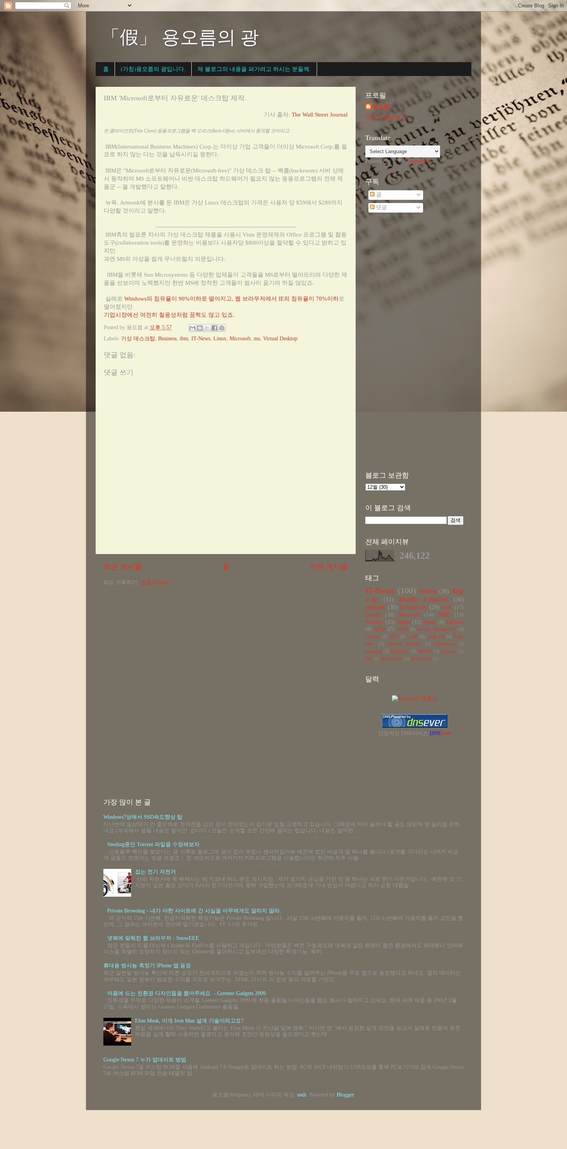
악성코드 (399, 651)
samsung (373, 651)
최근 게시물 (122, 567)
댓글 (381, 207)
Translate (418, 161)
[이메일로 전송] (192, 328)
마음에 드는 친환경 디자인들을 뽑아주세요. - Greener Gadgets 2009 (186, 993)
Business (167, 338)
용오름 (381, 107)
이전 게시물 (328, 567)
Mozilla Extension (423, 599)
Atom (430, 622)
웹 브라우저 (391, 658)
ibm (184, 338)
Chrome (372, 636)
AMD (444, 615)
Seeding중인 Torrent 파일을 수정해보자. (154, 844)
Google (373, 615)
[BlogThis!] (200, 328)
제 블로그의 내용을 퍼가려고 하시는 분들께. (254, 69)
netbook (375, 607)
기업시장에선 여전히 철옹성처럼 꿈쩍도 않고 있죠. (169, 315)
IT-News (200, 338)
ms (257, 338)
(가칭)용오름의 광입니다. (153, 69)
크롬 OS (435, 636)
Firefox (428, 591)
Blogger (345, 1095)
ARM (402, 629)
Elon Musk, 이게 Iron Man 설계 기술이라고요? (189, 1021)
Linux (219, 338)
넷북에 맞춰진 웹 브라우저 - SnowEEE (153, 938)
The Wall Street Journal (320, 115)
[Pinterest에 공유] (222, 328)
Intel (447, 607)
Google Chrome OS (436, 629)
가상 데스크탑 (138, 338)
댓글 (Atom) (154, 582)
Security (374, 622)
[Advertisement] (414, 343)
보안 (380, 629)
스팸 (412, 636)
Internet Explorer (404, 644)
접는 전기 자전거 (155, 872)
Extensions (413, 607)
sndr (301, 1095)
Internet (455, 622)
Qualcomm (444, 644)
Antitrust (448, 651)
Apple (403, 622)
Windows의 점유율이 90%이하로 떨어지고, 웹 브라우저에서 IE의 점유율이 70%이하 (231, 299)
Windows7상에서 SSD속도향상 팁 (142, 817)
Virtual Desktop (280, 338)
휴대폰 (425, 651)
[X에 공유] (207, 328)
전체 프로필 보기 (385, 117)
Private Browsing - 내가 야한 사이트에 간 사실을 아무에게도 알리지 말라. (194, 911)
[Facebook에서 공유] (214, 328)
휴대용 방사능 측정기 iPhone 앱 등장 (147, 965)
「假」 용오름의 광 (180, 36)
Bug (369, 658)
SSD (394, 636)
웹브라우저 (421, 658)
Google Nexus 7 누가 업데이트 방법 (144, 1060)
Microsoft (240, 338)
